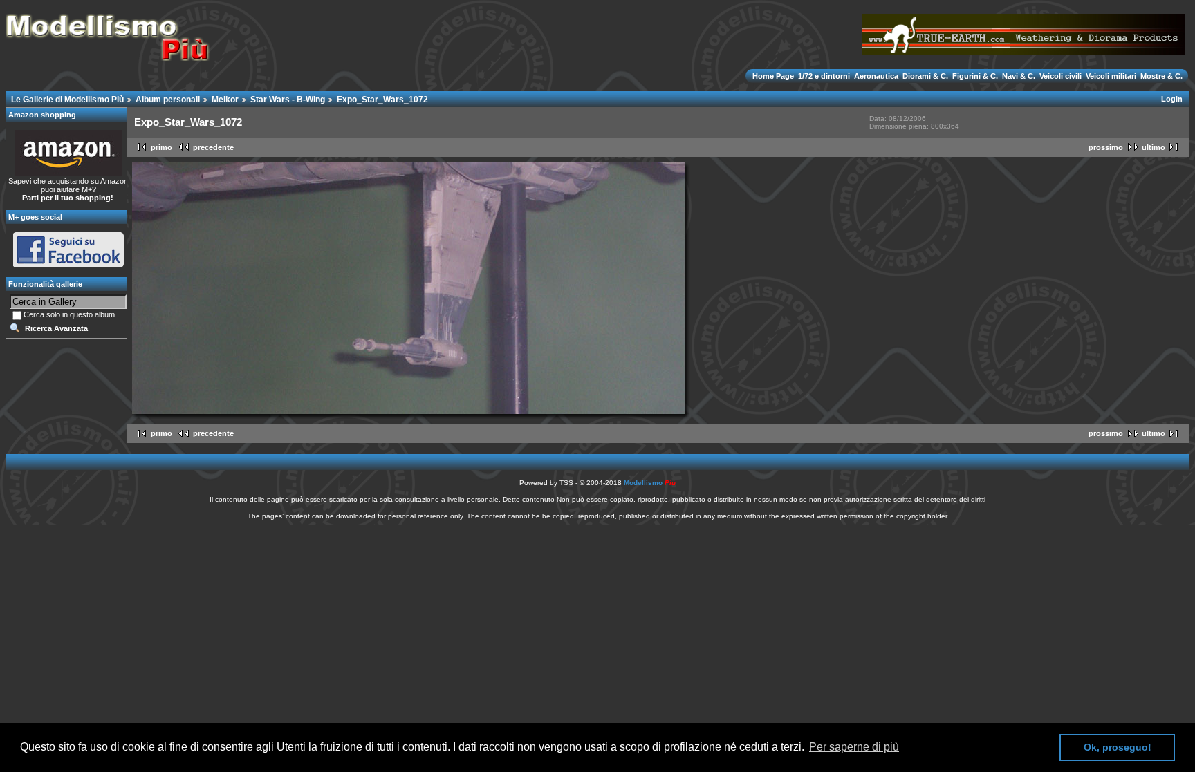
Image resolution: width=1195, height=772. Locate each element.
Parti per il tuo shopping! (67, 198)
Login (1172, 99)
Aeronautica (876, 76)
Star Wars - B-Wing (287, 99)
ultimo (1153, 147)
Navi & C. (1018, 76)
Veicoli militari (1111, 76)
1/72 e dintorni (824, 76)
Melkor (225, 99)
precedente (213, 147)
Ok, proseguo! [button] (1117, 747)
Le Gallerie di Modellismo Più (67, 99)
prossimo (1106, 147)
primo (161, 147)
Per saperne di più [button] (854, 747)
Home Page (774, 76)
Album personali (168, 99)
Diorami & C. (925, 76)
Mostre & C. (1160, 76)
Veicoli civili (1060, 76)
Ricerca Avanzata (56, 328)
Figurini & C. (975, 76)
